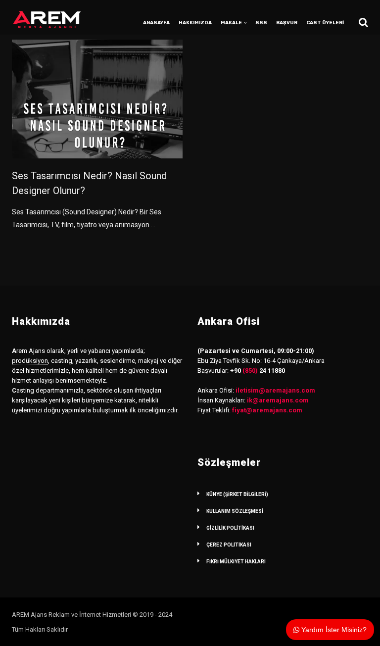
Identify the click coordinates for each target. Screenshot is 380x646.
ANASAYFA (156, 23)
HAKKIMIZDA (195, 23)
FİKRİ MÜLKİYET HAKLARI (236, 561)
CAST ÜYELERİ (325, 23)
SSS (261, 23)
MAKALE (231, 23)
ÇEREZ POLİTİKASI (228, 544)
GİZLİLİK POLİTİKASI (230, 528)
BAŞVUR (286, 23)
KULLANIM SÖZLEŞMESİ (234, 511)
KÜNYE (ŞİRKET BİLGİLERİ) (237, 494)
